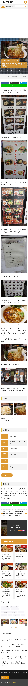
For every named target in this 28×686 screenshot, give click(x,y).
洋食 (24, 615)
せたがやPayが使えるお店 (15, 672)
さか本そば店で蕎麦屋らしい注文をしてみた (20, 575)
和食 (10, 615)
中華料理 (24, 546)
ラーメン (4, 70)
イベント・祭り (6, 606)
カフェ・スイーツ (6, 609)
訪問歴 (11, 467)
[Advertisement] (14, 23)
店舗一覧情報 (4, 672)
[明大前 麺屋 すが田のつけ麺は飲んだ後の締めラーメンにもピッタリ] (7, 409)
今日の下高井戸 (11, 2)
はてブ (24, 82)
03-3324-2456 (13, 448)
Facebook (6, 82)
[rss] (7, 677)
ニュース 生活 (14, 612)
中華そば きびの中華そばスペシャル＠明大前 (7, 558)
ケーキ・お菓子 (16, 609)
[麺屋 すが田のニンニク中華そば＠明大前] (20, 409)
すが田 (10, 70)
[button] (2, 624)
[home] (3, 677)
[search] (25, 6)
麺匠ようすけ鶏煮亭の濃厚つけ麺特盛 (6, 575)
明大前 (20, 70)
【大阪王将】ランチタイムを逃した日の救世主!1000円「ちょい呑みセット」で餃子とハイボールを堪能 (13, 663)
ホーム (3, 76)
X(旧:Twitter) (15, 82)
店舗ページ (6, 475)
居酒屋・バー (17, 615)
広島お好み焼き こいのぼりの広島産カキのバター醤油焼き (8, 513)
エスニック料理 (15, 606)
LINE (15, 85)
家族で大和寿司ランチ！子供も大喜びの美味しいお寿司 (19, 513)
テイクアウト (6, 612)
